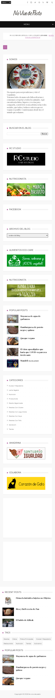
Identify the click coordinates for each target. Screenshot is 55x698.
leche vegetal (14, 390)
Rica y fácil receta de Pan (27, 609)
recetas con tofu (15, 420)
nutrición (12, 394)
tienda (11, 429)
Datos (15, 639)
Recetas (6, 639)
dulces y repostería (16, 386)
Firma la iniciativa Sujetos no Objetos (33, 598)
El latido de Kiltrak (24, 620)
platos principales (26, 639)
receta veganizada (16, 403)
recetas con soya (15, 416)
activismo (38, 643)
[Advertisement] (26, 517)
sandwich (12, 425)
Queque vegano (27, 338)
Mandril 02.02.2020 (29, 360)
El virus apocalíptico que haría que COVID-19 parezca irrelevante (33, 352)
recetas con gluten (16, 407)
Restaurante (8, 643)
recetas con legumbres (18, 412)
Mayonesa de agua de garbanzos (31, 656)
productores (13, 399)
